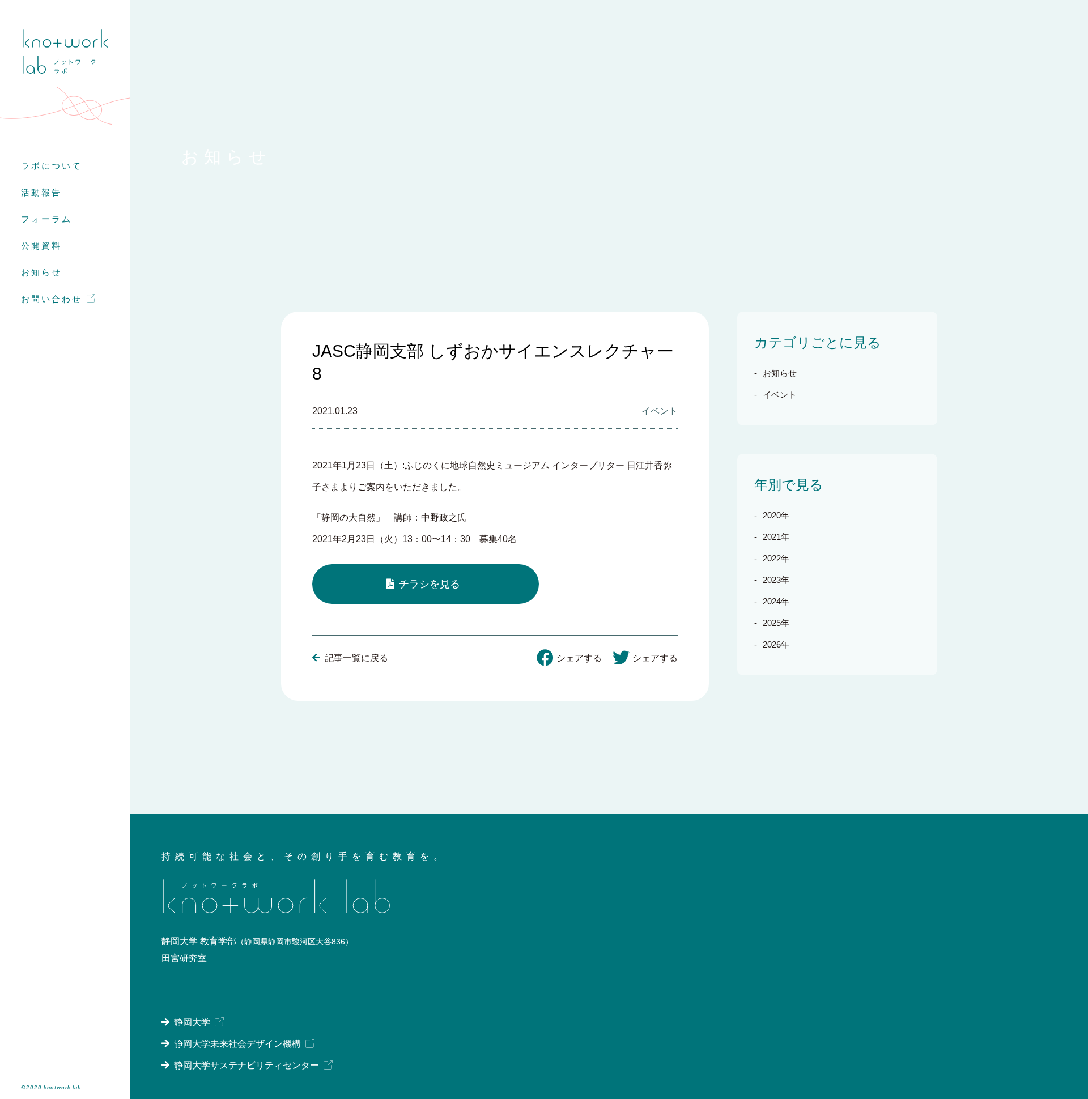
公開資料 (41, 245)
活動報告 (41, 192)
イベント (780, 394)
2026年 (776, 644)
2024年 (776, 601)
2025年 (776, 623)
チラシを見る (429, 584)
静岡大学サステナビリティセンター (246, 1065)
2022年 (776, 558)
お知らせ (41, 272)
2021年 (776, 537)
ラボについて (51, 166)
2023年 (776, 580)
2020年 (776, 515)
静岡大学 (192, 1022)
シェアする (579, 658)
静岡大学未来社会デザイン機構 (237, 1044)
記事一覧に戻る (356, 658)
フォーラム (46, 219)
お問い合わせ (51, 299)
